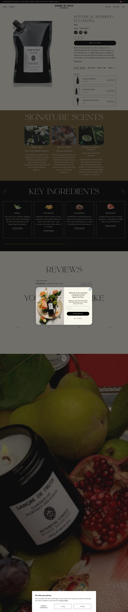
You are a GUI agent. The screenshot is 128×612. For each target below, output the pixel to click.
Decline (82, 606)
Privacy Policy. (64, 600)
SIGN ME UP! (78, 313)
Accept (63, 606)
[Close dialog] (90, 289)
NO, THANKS (78, 318)
